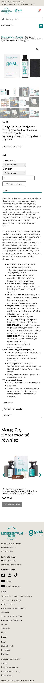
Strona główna (7, 37)
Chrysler (19, 37)
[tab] (22, 191)
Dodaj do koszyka (14, 184)
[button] (41, 26)
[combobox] (22, 19)
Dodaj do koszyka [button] (12, 504)
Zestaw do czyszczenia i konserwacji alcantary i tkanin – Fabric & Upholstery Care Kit (19, 491)
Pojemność (9, 160)
